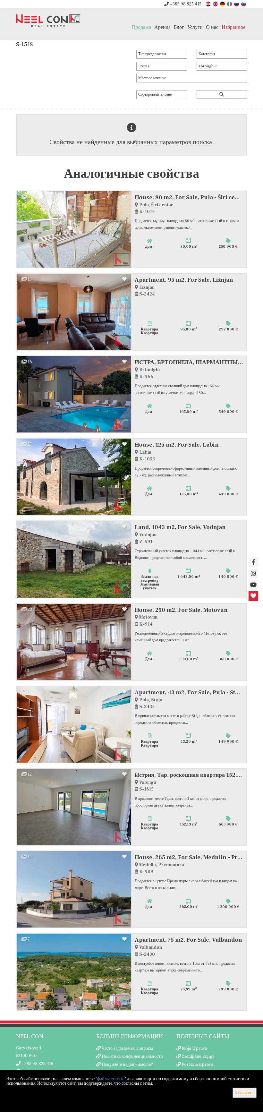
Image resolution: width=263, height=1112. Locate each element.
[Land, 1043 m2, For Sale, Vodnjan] (74, 559)
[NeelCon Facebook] (253, 562)
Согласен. (244, 1093)
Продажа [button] (141, 27)
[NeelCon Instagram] (253, 573)
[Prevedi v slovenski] (244, 3)
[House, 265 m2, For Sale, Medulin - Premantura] (74, 889)
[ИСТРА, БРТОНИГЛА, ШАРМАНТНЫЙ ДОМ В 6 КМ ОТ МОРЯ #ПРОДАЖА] (74, 394)
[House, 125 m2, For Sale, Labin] (74, 477)
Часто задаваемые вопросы (127, 1048)
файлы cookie (110, 1079)
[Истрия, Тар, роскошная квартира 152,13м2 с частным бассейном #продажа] (74, 807)
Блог (179, 27)
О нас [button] (212, 27)
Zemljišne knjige (198, 1056)
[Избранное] (253, 596)
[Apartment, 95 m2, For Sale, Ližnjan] (74, 312)
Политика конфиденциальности (132, 1056)
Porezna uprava (197, 1064)
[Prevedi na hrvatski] (209, 3)
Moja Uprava (194, 1048)
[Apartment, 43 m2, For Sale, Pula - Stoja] (74, 724)
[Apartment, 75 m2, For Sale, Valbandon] (74, 972)
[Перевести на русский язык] (237, 3)
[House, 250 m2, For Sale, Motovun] (74, 642)
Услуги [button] (195, 27)
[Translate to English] (216, 3)
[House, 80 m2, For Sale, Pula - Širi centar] (74, 229)
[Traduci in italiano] (230, 3)
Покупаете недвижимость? (127, 1064)
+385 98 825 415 (185, 4)
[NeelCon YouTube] (253, 585)
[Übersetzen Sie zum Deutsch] (223, 3)
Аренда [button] (162, 27)
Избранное (233, 27)
